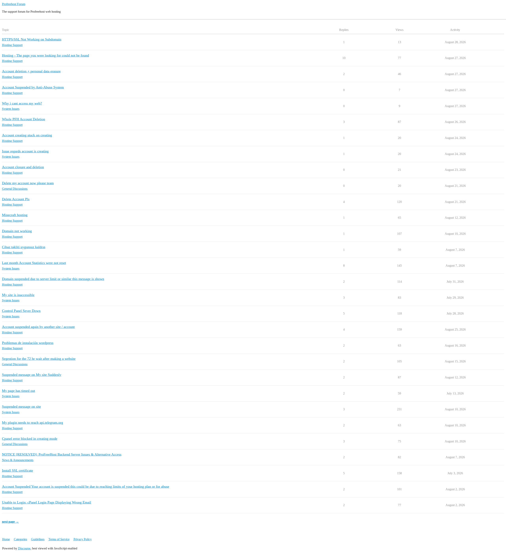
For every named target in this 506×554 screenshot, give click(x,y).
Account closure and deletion (23, 167)
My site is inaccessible (18, 295)
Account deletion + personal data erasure (31, 71)
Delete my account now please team (28, 183)
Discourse (24, 548)
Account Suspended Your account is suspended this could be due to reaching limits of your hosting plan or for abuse (85, 486)
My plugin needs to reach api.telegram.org (32, 423)
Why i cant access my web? (22, 103)
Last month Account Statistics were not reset (34, 263)
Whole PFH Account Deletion (23, 119)
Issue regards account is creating (25, 151)
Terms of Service (59, 539)
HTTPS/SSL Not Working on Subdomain (31, 39)
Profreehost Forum (13, 4)
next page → (10, 521)
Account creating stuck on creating (27, 135)
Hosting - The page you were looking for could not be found (45, 55)
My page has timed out (18, 391)
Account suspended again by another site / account (38, 327)
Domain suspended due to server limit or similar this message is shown (53, 279)
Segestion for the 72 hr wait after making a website (39, 359)
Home (6, 539)
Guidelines (37, 539)
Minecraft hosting (14, 215)
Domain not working (17, 231)
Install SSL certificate (17, 470)
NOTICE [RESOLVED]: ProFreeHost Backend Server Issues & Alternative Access (61, 454)
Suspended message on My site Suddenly (31, 375)
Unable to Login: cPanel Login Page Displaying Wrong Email (46, 502)
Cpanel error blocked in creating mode (29, 439)
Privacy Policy (83, 539)
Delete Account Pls (15, 199)
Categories (20, 539)
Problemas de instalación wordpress (27, 343)
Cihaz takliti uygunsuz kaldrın (23, 247)
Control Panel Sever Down (21, 311)
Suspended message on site (21, 407)
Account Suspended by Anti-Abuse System (33, 87)
